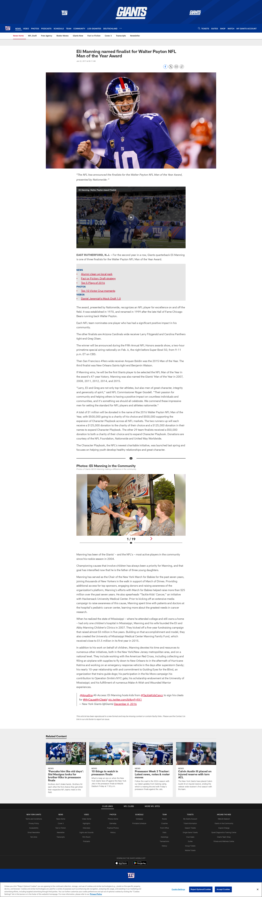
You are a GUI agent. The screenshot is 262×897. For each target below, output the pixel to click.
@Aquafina (86, 695)
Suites (190, 841)
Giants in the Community (224, 823)
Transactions (164, 841)
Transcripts (61, 837)
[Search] (199, 28)
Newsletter (61, 832)
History (113, 832)
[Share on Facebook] (165, 68)
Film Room (86, 837)
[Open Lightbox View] (131, 511)
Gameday (112, 823)
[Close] (258, 889)
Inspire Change (223, 828)
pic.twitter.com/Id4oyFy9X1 (125, 699)
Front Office (164, 828)
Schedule (139, 819)
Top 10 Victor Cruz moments (98, 290)
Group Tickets (190, 846)
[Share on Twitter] (171, 68)
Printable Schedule (139, 823)
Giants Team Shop (224, 837)
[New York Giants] (131, 875)
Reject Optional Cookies (201, 889)
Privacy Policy (34, 823)
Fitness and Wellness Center (224, 841)
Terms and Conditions (34, 819)
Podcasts (86, 841)
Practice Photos (113, 828)
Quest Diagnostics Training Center (223, 832)
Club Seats (190, 837)
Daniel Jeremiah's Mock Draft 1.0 (101, 298)
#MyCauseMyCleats (95, 699)
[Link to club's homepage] (7, 28)
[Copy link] (182, 66)
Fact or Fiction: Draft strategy (98, 278)
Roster (164, 819)
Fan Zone (33, 837)
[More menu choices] (121, 28)
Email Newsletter (34, 832)
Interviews (86, 828)
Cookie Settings (178, 889)
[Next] (151, 538)
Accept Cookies (223, 889)
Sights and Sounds (86, 832)
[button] (131, 217)
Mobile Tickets (190, 850)
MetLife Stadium (224, 819)
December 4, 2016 (125, 703)
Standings (164, 837)
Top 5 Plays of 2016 (93, 282)
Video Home (86, 819)
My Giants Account (190, 819)
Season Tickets (190, 828)
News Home (60, 819)
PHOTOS (113, 814)
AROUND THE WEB (224, 814)
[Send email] (176, 68)
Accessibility (33, 828)
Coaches (164, 823)
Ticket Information (190, 823)
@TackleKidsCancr (152, 695)
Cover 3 (61, 823)
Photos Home (113, 819)
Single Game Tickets (190, 832)
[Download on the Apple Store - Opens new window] (121, 863)
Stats (164, 832)
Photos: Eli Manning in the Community (106, 466)
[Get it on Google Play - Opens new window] (140, 864)
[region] (131, 889)
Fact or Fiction (61, 828)
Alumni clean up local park (96, 274)
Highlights (86, 823)
